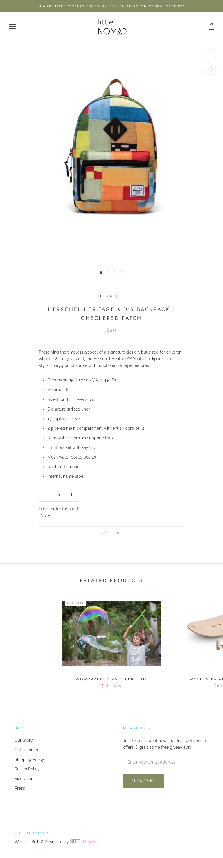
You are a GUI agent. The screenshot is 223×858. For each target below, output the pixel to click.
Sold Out (111, 533)
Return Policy (27, 769)
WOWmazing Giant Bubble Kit (111, 679)
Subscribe (144, 781)
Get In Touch (26, 750)
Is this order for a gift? (59, 508)
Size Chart (24, 778)
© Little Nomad (31, 832)
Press (20, 788)
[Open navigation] (12, 26)
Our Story (24, 740)
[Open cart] (211, 26)
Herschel (111, 296)
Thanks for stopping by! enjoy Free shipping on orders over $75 (111, 6)
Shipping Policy (29, 759)
